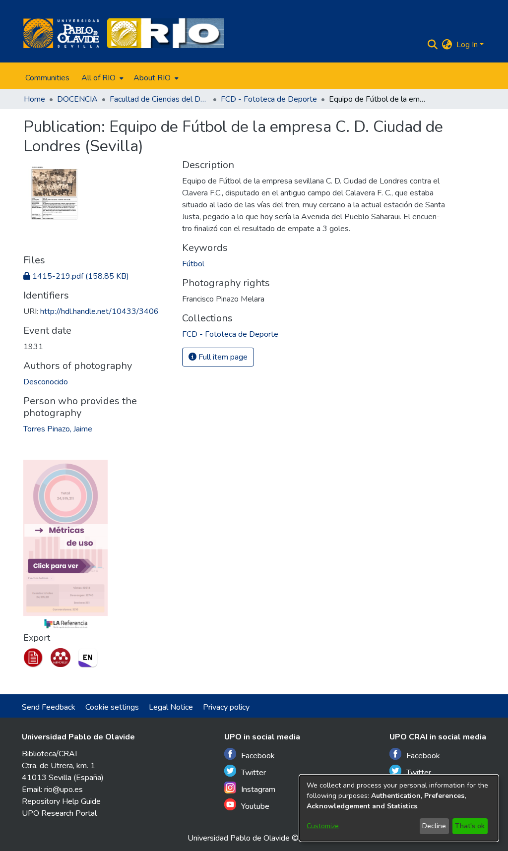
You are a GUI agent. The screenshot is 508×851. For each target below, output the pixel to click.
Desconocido (45, 381)
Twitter (253, 772)
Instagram (258, 789)
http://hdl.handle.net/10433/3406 (99, 311)
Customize (323, 826)
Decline (434, 826)
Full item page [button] (222, 357)
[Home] (61, 33)
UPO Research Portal (59, 813)
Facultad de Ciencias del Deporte (159, 99)
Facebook (258, 755)
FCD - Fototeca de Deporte (269, 99)
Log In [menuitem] (467, 44)
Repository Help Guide (61, 801)
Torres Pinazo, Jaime (57, 429)
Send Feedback (48, 707)
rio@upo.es (63, 789)
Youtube (255, 806)
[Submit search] (433, 45)
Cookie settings (112, 707)
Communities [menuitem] (47, 77)
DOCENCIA (77, 99)
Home (34, 99)
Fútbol (193, 263)
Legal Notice (171, 707)
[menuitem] (101, 78)
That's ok (470, 826)
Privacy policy (226, 707)
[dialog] (399, 808)
